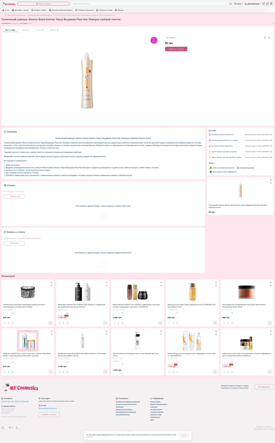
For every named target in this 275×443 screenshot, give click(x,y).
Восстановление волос (123, 414)
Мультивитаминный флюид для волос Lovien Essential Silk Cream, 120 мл (136, 355)
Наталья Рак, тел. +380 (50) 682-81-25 (14, 401)
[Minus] (5, 323)
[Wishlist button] (265, 37)
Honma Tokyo (15, 23)
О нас (7, 10)
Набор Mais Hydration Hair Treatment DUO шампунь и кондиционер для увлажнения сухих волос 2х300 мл (81, 306)
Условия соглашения (86, 10)
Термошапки (120, 407)
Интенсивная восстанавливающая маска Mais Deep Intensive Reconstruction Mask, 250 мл (244, 306)
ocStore (268, 427)
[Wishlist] (51, 282)
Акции (152, 419)
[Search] (231, 4)
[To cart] (51, 323)
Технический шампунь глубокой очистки (40, 15)
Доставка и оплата (22, 10)
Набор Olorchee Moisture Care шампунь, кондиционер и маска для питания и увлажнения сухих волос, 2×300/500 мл (136, 306)
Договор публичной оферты (62, 10)
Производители (155, 417)
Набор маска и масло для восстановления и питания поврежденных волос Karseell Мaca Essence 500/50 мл (246, 355)
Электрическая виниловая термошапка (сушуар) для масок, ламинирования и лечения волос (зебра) (24, 306)
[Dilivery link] (271, 135)
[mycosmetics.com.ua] (68, 387)
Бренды (121, 10)
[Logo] (8, 4)
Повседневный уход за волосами (126, 412)
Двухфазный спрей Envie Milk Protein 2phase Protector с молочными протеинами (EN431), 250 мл (82, 355)
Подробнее (89, 437)
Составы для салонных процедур (15, 15)
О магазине (153, 407)
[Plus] (12, 323)
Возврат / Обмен (40, 10)
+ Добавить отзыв (14, 196)
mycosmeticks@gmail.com (48, 408)
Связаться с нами (105, 10)
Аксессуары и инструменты (124, 409)
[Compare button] (269, 37)
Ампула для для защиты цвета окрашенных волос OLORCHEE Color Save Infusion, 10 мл (192, 306)
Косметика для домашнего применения (128, 401)
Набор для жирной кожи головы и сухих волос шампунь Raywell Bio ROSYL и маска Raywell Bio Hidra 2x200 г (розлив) (27, 355)
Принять (184, 435)
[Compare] (51, 285)
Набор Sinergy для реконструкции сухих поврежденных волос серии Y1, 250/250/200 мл (192, 355)
